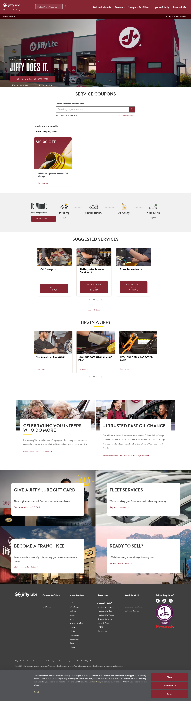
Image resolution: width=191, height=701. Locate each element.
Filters (72, 626)
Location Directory (105, 606)
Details (37, 692)
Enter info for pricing (94, 287)
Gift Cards (46, 606)
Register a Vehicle (9, 16)
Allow (169, 677)
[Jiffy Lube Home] (12, 5)
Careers (128, 602)
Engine (72, 618)
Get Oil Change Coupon (32, 79)
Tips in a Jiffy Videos (105, 614)
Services (119, 7)
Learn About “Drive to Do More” (36, 451)
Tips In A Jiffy (161, 7)
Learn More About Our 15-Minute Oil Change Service (125, 455)
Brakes (72, 614)
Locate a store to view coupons (70, 103)
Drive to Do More (104, 618)
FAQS (100, 626)
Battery (73, 610)
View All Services (95, 309)
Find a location (45, 85)
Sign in (177, 16)
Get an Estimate (102, 7)
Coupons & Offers (138, 7)
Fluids (72, 630)
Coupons (46, 602)
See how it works (126, 115)
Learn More (43, 219)
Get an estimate (20, 85)
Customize (168, 686)
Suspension (74, 638)
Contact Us (179, 7)
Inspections (74, 634)
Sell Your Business (132, 610)
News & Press (103, 622)
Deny (169, 694)
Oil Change (74, 606)
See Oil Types (54, 288)
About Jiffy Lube (104, 602)
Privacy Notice (114, 679)
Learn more (40, 369)
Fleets (72, 646)
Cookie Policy (95, 682)
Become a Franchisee (133, 606)
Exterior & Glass (76, 622)
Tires (72, 642)
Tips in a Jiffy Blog (104, 610)
